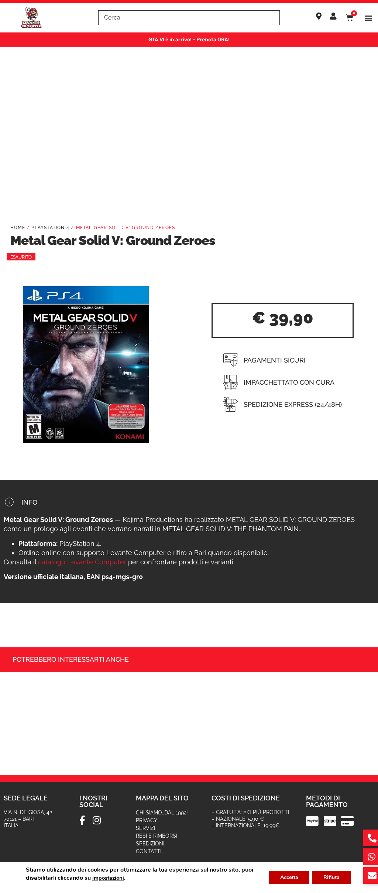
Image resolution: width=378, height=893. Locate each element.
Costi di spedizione (246, 798)
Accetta (289, 877)
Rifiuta (331, 877)
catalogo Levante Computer (82, 562)
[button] (368, 18)
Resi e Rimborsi (156, 836)
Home (17, 227)
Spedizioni (150, 844)
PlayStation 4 (50, 227)
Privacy (146, 820)
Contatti (148, 851)
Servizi (145, 828)
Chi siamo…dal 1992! (162, 813)
